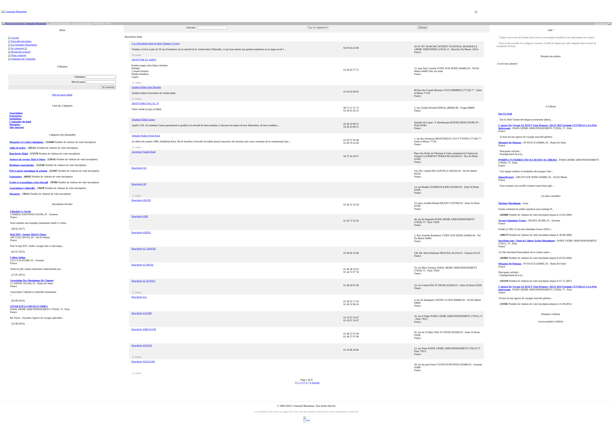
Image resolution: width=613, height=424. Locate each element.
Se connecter (601, 23)
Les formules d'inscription (24, 44)
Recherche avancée (20, 51)
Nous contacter (18, 55)
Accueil (15, 37)
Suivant (315, 382)
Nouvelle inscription (21, 41)
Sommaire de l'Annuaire (23, 59)
